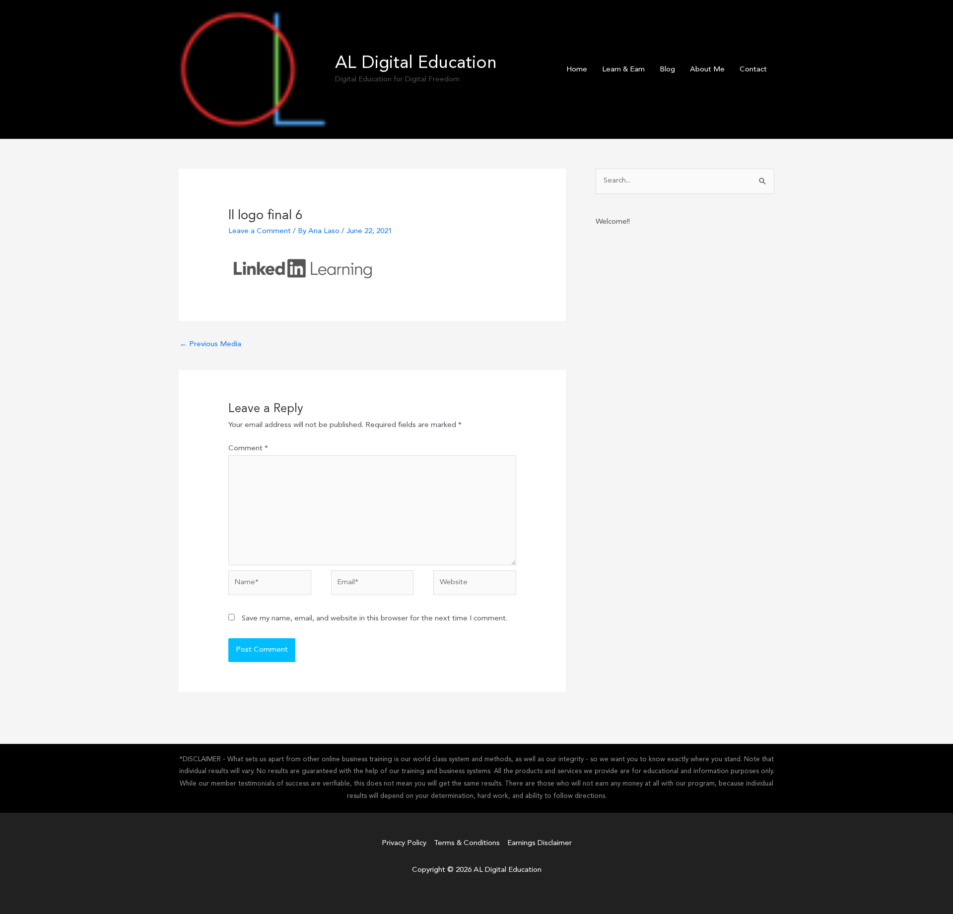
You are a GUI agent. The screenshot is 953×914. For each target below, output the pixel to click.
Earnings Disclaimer (539, 843)
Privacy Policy (404, 843)
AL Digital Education (416, 63)
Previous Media (210, 344)
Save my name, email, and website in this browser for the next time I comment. (374, 618)
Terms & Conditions (467, 843)
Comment (248, 448)
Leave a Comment (259, 231)
